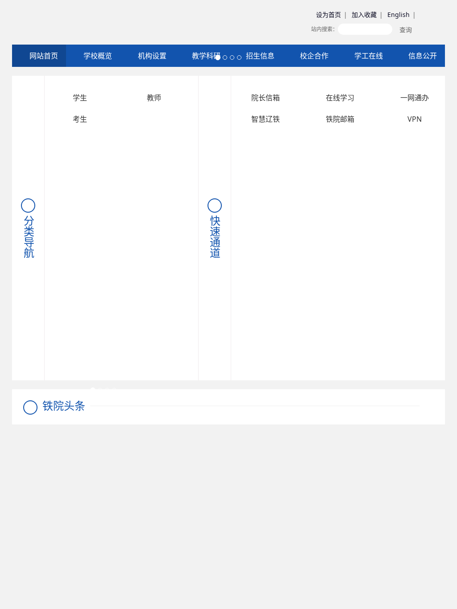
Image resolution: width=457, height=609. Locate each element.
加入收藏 (364, 14)
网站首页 (43, 56)
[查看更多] (427, 405)
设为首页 (328, 14)
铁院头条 (63, 405)
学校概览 (97, 56)
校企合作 (313, 56)
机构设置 (151, 56)
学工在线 (368, 56)
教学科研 (205, 56)
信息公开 (422, 56)
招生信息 (259, 56)
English (398, 14)
